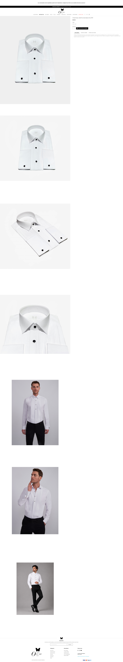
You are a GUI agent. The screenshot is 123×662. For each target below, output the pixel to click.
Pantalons (64, 14)
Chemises (58, 14)
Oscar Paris (35, 14)
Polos (51, 14)
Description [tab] (77, 32)
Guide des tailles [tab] (84, 32)
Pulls (55, 14)
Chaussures (69, 14)
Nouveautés (41, 14)
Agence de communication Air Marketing (83, 656)
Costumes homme (52, 651)
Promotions (81, 14)
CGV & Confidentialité (67, 654)
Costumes (47, 14)
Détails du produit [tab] (92, 32)
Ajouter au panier (82, 28)
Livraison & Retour (66, 651)
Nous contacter (66, 650)
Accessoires (75, 14)
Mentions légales (66, 655)
